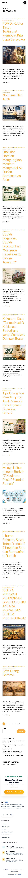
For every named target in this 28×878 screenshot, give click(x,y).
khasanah (4, 20)
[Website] (11, 814)
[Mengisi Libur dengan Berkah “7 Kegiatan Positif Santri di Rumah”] (14, 506)
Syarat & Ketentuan (7, 832)
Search (4, 728)
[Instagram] (3, 814)
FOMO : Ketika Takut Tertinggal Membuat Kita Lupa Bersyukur (14, 31)
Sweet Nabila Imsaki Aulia (8, 18)
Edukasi (15, 18)
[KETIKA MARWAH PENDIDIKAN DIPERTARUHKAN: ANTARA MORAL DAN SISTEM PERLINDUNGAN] (14, 643)
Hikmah (19, 18)
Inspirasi (23, 18)
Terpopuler (11, 20)
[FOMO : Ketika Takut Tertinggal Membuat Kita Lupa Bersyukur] (14, 67)
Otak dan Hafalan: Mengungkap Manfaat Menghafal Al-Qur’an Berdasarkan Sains (12, 752)
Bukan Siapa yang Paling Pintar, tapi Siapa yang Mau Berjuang (14, 741)
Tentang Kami (5, 826)
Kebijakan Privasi (6, 834)
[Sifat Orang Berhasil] (14, 700)
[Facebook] (7, 814)
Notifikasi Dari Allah (7, 749)
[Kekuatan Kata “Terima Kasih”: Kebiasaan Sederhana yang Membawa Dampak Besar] (14, 364)
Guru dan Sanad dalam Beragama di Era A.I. (13, 755)
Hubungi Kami (6, 837)
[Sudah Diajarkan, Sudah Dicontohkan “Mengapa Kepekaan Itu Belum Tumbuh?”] (14, 287)
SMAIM (4, 2)
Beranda (4, 824)
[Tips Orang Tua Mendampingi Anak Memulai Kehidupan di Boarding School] (14, 438)
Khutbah (8, 149)
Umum (8, 92)
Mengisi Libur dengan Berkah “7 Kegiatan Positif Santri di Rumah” (13, 475)
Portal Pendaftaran (13, 792)
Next (19, 723)
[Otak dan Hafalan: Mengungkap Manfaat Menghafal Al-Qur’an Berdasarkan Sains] (14, 205)
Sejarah (4, 829)
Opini (8, 20)
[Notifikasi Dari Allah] (14, 124)
